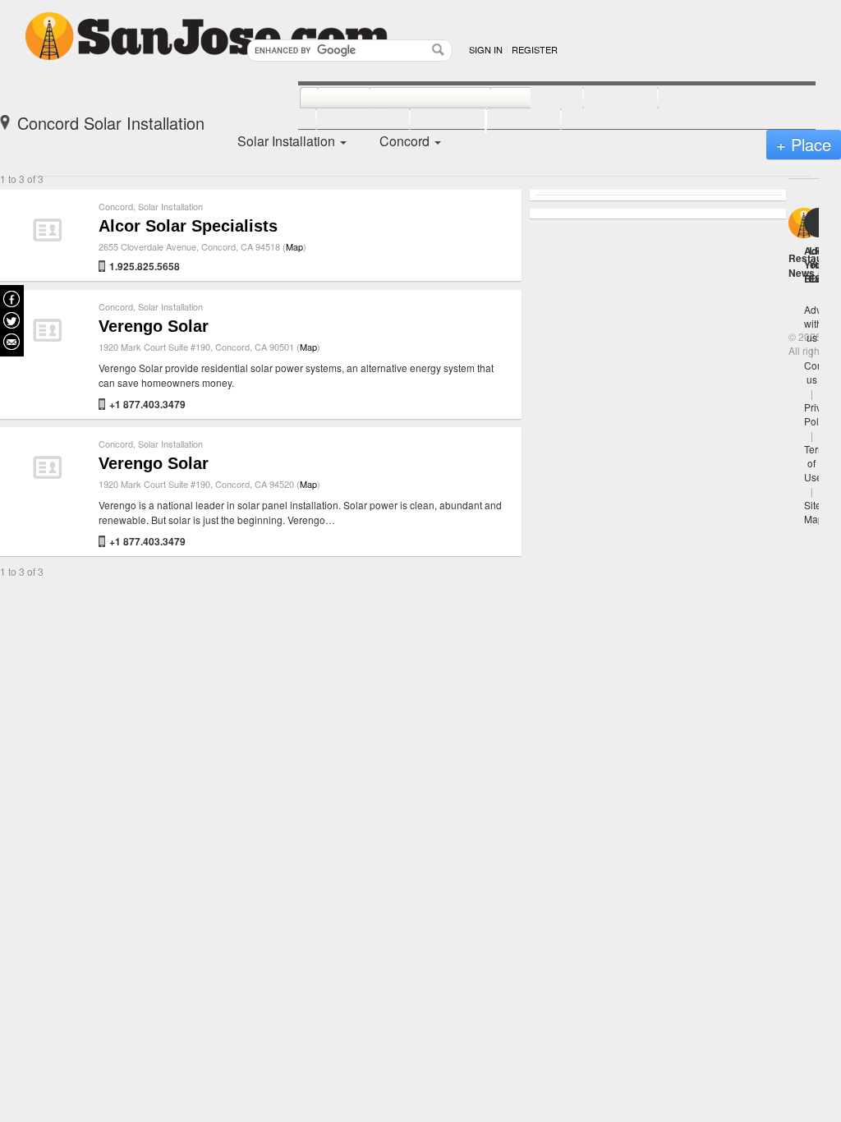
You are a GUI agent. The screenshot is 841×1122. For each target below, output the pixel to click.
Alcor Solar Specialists (188, 226)
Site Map (814, 512)
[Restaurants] (412, 98)
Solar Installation (170, 206)
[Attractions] (697, 98)
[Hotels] (602, 98)
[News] (326, 98)
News (801, 272)
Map (294, 246)
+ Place (803, 144)
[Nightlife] (518, 98)
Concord (116, 206)
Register (535, 49)
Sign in (486, 49)
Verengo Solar (154, 326)
